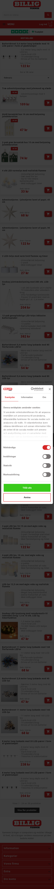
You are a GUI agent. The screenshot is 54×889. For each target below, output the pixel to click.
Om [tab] (44, 397)
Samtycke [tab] (10, 397)
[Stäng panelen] (50, 389)
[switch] (46, 456)
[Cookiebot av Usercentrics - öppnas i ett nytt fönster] (32, 389)
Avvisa (27, 497)
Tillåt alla (27, 487)
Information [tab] (27, 397)
